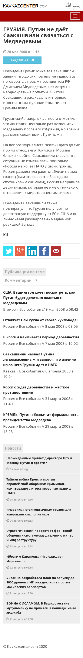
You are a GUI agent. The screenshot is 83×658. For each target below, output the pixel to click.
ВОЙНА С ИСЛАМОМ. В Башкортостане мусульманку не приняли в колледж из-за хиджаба (41, 611)
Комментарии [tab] (21, 280)
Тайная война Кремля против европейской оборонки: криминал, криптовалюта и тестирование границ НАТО (38, 489)
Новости (13, 448)
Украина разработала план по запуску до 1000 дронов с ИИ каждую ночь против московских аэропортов (40, 585)
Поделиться (21, 60)
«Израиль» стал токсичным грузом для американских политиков (38, 514)
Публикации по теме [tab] (25, 271)
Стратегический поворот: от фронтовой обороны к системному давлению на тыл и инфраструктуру (40, 538)
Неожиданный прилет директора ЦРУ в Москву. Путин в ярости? (39, 463)
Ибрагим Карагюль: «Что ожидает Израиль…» (34, 561)
